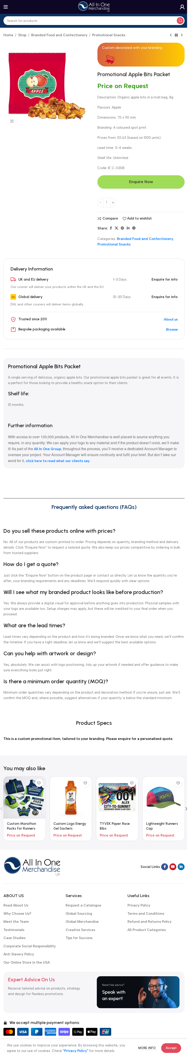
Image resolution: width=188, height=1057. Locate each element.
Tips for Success (79, 938)
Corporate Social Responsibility (29, 946)
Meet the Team (16, 922)
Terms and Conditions (145, 914)
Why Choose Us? (17, 914)
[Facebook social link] (110, 228)
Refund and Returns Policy (149, 922)
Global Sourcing (79, 914)
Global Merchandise (82, 922)
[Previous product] (171, 35)
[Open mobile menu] (5, 6)
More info (147, 1048)
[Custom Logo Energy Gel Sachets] (71, 797)
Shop (22, 35)
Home (8, 35)
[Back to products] (176, 35)
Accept (171, 1048)
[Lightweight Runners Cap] (163, 797)
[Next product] (182, 35)
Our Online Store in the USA (26, 962)
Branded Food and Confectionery (59, 35)
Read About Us (15, 905)
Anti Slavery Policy (18, 954)
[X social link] (116, 228)
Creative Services (80, 930)
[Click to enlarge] (12, 121)
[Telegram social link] (134, 228)
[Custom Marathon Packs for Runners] (24, 797)
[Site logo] (94, 7)
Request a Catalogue (83, 905)
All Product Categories (146, 930)
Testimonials (13, 930)
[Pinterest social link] (122, 228)
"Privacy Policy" (75, 1051)
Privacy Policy (138, 905)
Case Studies (14, 938)
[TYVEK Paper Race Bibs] (117, 797)
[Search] (180, 20)
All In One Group (47, 449)
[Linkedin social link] (128, 228)
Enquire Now (141, 181)
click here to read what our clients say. (58, 461)
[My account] (182, 6)
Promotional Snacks (108, 35)
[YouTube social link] (172, 866)
